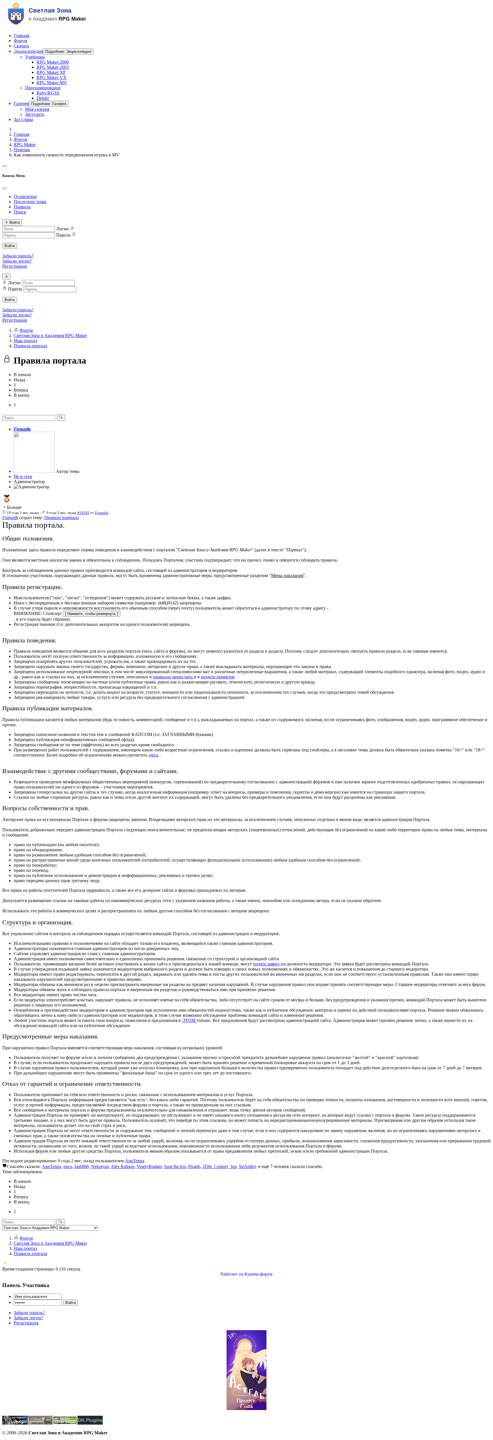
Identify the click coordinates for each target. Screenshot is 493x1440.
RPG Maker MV (52, 82)
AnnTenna (134, 1160)
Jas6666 (81, 1166)
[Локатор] (65, 1423)
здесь (153, 755)
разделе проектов (218, 676)
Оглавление (25, 196)
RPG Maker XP (51, 72)
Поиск (20, 211)
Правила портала (61, 517)
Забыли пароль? (17, 255)
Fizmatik (22, 429)
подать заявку (267, 963)
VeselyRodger (149, 1166)
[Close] (4, 188)
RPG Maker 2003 (53, 67)
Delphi (43, 98)
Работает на (232, 1274)
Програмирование (43, 87)
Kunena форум (258, 1274)
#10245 (83, 513)
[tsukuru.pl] (39, 1423)
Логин (62, 228)
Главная (21, 35)
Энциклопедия (28, 51)
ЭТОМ (189, 1020)
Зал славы (23, 119)
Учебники (35, 57)
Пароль (63, 235)
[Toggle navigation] (4, 166)
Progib (194, 1166)
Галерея (21, 103)
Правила (22, 206)
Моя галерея (37, 109)
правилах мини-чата (173, 676)
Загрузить (34, 114)
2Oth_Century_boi (220, 1166)
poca (67, 1166)
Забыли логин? (17, 261)
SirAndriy (248, 1166)
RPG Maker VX (51, 77)
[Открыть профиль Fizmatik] (34, 471)
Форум (20, 40)
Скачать (21, 45)
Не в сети (23, 476)
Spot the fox (175, 1166)
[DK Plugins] (90, 1423)
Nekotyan (100, 1166)
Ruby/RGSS (48, 92)
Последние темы (30, 201)
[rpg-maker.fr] (14, 1423)
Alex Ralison (122, 1166)
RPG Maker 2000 (53, 62)
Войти (10, 246)
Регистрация (14, 266)
